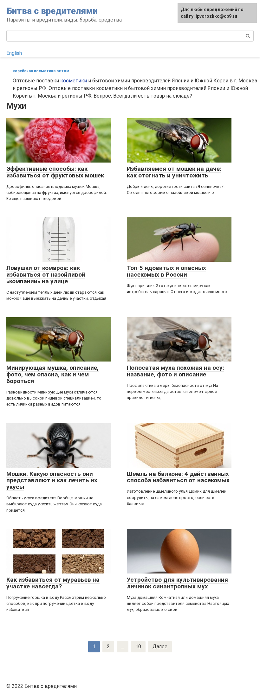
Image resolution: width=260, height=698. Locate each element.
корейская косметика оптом (41, 71)
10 (138, 647)
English (14, 53)
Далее (160, 647)
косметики (73, 81)
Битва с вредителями (52, 11)
